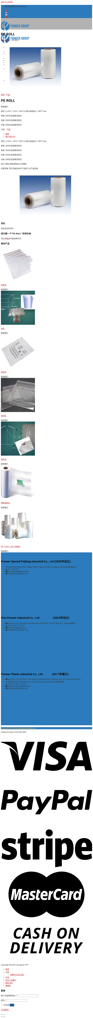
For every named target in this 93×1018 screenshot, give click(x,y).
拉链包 (3, 285)
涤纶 (3, 328)
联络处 (8, 986)
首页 (3, 40)
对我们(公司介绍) (17, 975)
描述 (7, 134)
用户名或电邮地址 (9, 996)
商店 (8, 40)
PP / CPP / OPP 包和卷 (10, 547)
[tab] (48, 133)
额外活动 (9, 983)
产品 (8, 95)
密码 (3, 1000)
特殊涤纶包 (5, 503)
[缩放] (4, 1014)
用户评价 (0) (10, 137)
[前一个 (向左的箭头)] (2, 1016)
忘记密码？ (5, 1010)
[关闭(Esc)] (2, 1014)
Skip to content (7, 2)
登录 (8, 239)
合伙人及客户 (10, 980)
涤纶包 (3, 372)
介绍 (7, 972)
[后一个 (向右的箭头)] (4, 1016)
